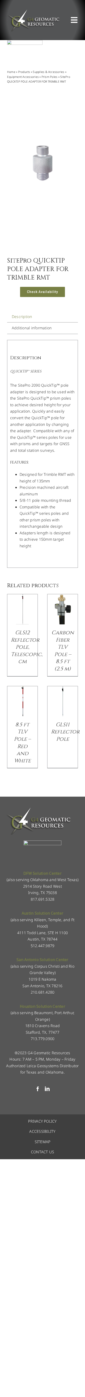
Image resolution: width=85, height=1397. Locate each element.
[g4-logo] (33, 10)
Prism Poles (50, 77)
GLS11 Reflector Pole (65, 732)
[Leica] (24, 42)
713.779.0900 (43, 1038)
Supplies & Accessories (48, 72)
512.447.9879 (43, 945)
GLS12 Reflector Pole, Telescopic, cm (26, 647)
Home (11, 72)
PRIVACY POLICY (42, 1121)
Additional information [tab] (32, 327)
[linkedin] (47, 1089)
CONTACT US (42, 1151)
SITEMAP (43, 1141)
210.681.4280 (43, 992)
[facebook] (37, 1089)
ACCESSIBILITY (42, 1131)
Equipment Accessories (23, 77)
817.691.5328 (43, 899)
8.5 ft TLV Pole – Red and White (22, 742)
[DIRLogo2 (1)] (42, 842)
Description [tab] (22, 316)
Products (24, 72)
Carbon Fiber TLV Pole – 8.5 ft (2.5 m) (62, 650)
